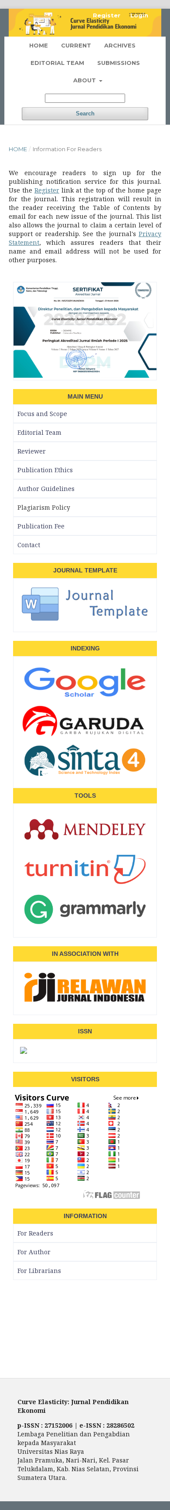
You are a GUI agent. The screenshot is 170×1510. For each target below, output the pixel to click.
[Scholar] (85, 698)
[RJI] (85, 1003)
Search (85, 113)
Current (76, 45)
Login (139, 15)
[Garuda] (85, 736)
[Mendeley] (85, 845)
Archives (120, 45)
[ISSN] (23, 1051)
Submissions (118, 62)
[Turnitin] (85, 885)
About (85, 80)
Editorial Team (57, 62)
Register (106, 15)
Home (38, 45)
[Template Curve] (85, 620)
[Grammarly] (85, 925)
